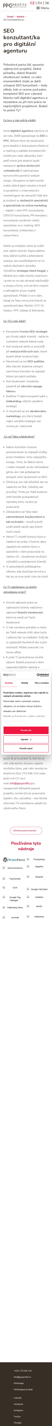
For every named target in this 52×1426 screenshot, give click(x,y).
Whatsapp (19, 1383)
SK (47, 3)
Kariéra (20, 16)
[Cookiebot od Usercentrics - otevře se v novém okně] (37, 675)
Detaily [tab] (24, 683)
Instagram (18, 1410)
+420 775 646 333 (23, 1370)
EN (40, 3)
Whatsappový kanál (23, 1389)
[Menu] (42, 8)
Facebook (18, 1404)
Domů (10, 16)
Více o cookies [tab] (42, 683)
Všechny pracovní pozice (24, 830)
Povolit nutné (26, 748)
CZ (32, 3)
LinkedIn (18, 1398)
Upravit (24, 739)
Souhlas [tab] (9, 683)
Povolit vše (26, 730)
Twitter (17, 1416)
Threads (17, 1422)
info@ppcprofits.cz (21, 783)
